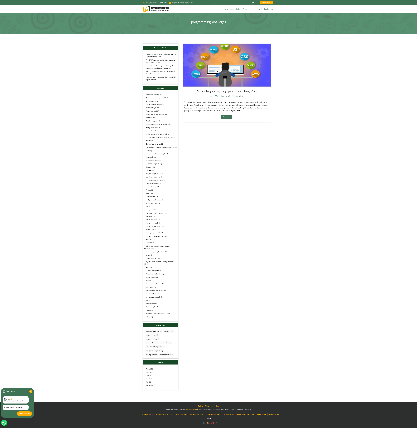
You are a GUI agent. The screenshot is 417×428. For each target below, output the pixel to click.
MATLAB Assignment (152, 220)
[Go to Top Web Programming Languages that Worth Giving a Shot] (227, 65)
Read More (226, 117)
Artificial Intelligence (152, 108)
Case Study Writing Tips (161, 414)
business (148, 141)
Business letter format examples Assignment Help (160, 147)
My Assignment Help (151, 355)
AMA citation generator (152, 95)
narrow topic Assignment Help (155, 226)
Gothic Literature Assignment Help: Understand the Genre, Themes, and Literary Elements (160, 72)
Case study (149, 151)
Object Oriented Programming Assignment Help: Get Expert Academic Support (161, 55)
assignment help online (152, 335)
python (148, 255)
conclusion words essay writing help (156, 154)
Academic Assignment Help (154, 331)
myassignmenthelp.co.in (167, 355)
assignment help (168, 331)
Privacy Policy (209, 406)
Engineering (149, 170)
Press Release (150, 243)
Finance (148, 190)
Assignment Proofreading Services (156, 114)
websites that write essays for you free (157, 313)
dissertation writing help (153, 160)
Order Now (266, 3)
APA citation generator (152, 101)
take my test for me (151, 294)
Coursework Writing (151, 157)
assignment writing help (153, 339)
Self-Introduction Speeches (154, 284)
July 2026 (149, 372)
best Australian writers (152, 343)
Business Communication (153, 144)
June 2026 (149, 375)
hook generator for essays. (153, 200)
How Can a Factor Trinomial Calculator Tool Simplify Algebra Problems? (161, 78)
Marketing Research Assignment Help (156, 213)
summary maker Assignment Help (156, 290)
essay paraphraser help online (154, 180)
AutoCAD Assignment (152, 121)
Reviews (200, 406)
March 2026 (149, 385)
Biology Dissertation (152, 127)
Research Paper (261, 414)
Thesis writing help (151, 307)
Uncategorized (150, 310)
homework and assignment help (155, 347)
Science (148, 280)
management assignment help (154, 351)
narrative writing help (152, 223)
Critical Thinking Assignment (178, 414)
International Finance (152, 203)
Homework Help (150, 197)
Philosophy (149, 239)
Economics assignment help (154, 164)
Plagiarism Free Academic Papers (245, 414)
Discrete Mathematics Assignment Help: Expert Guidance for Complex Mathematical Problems (159, 67)
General (148, 193)
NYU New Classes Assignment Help (156, 236)
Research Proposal (274, 414)
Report (148, 267)
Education (149, 167)
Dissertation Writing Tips (196, 414)
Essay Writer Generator (152, 183)
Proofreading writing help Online (155, 252)
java (147, 206)
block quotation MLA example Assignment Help (159, 137)
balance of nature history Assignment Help (158, 124)
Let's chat (23, 414)
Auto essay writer (151, 118)
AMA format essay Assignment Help (156, 98)
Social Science (150, 287)
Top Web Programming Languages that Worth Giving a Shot (227, 91)
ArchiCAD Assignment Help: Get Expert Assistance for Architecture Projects (160, 61)
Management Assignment (212, 414)
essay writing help (151, 187)
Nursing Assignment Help (153, 233)
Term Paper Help (151, 304)
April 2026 (149, 382)
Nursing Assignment (228, 414)
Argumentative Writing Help (154, 104)
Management (149, 210)
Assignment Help (151, 111)
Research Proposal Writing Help (155, 274)
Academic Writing (147, 414)
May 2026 (149, 379)
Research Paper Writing (152, 271)
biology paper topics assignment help (156, 134)
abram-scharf (225, 96)
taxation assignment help (153, 297)
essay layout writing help (153, 177)
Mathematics (149, 216)
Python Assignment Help (153, 258)
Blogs (217, 406)
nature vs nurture (151, 230)
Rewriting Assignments (152, 277)
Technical (148, 300)
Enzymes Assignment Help (153, 174)
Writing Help (149, 317)
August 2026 (149, 369)
